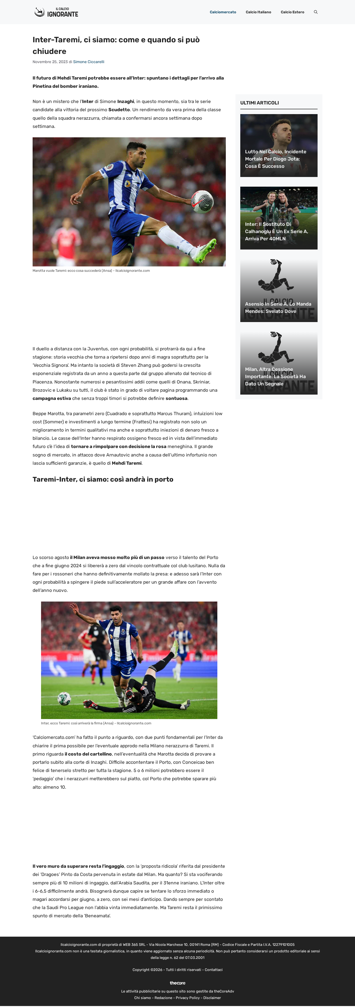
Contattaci (214, 970)
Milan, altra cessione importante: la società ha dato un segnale (275, 376)
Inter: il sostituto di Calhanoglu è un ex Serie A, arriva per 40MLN (276, 231)
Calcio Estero (292, 12)
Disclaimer (212, 998)
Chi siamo (142, 998)
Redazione (163, 998)
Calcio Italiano (258, 12)
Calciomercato (223, 12)
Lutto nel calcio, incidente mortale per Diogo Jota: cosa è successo (275, 159)
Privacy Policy (188, 998)
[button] (315, 12)
